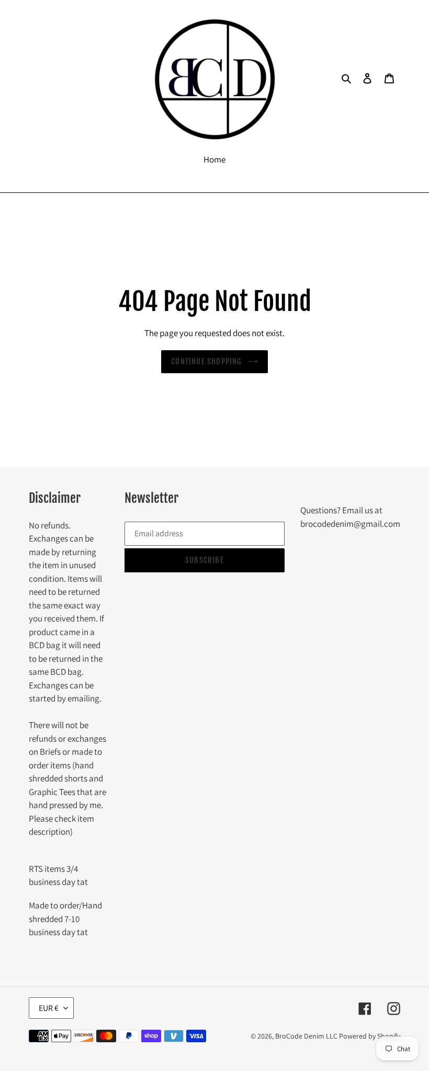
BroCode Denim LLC (306, 1036)
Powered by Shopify (369, 1036)
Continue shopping (206, 361)
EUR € (49, 1008)
